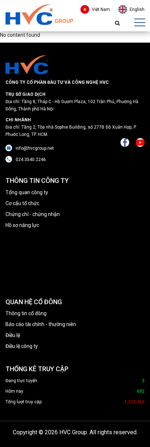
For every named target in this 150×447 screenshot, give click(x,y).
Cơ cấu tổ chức (22, 203)
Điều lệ (12, 335)
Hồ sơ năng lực (22, 225)
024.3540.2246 (31, 159)
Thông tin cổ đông (26, 313)
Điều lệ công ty (21, 346)
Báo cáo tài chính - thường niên (40, 324)
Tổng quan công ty (26, 192)
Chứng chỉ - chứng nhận (32, 214)
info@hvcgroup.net (35, 148)
